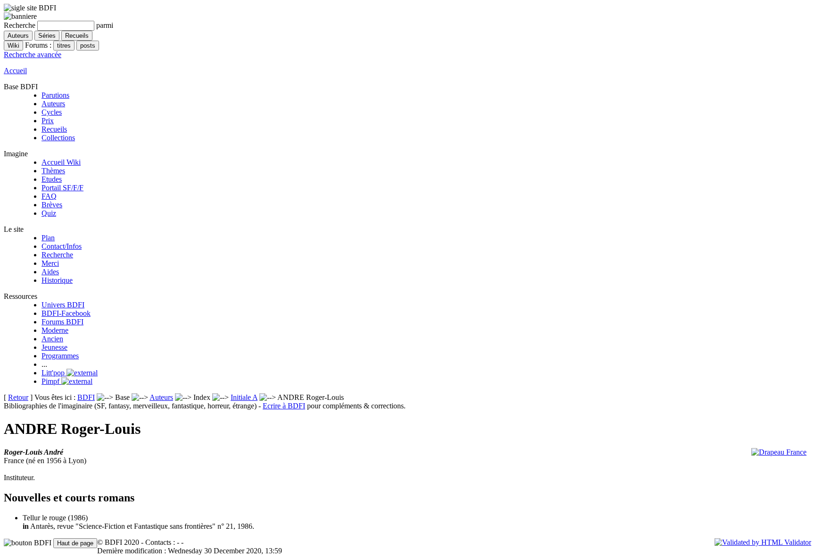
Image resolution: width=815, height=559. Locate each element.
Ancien (52, 339)
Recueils (54, 129)
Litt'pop (54, 373)
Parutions (55, 95)
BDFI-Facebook (66, 313)
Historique (57, 280)
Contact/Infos (62, 246)
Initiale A (244, 397)
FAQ (49, 196)
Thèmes (53, 171)
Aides (50, 272)
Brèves (52, 205)
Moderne (55, 330)
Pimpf (51, 381)
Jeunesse (54, 347)
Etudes (52, 179)
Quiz (49, 213)
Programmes (60, 356)
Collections (58, 138)
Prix (48, 121)
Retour (18, 397)
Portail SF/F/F (62, 188)
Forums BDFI (62, 322)
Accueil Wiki (61, 162)
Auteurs (53, 104)
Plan (48, 238)
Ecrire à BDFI (284, 406)
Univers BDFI (63, 305)
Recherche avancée (32, 55)
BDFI (86, 397)
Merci (50, 263)
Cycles (52, 112)
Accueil (15, 71)
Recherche (57, 255)
